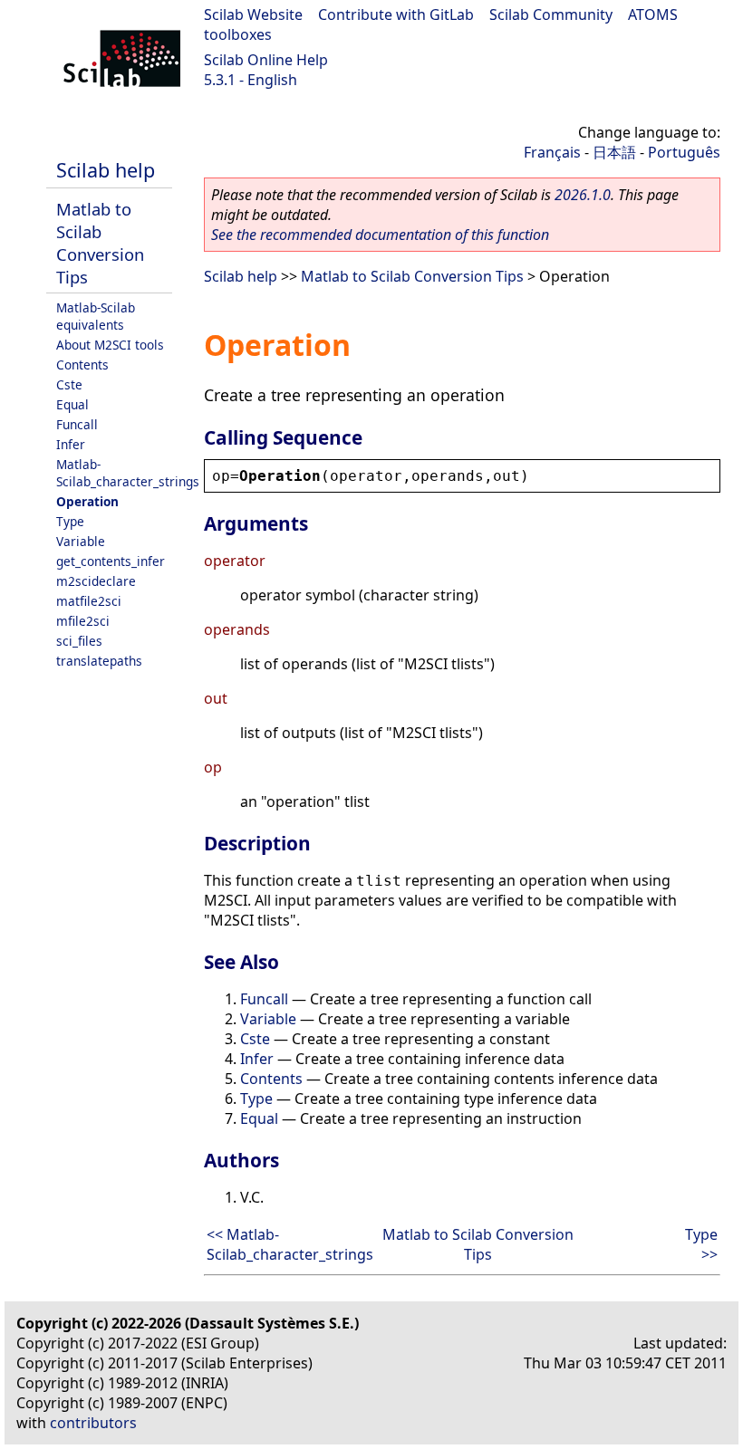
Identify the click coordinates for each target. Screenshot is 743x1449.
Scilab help (105, 170)
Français (552, 152)
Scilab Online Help (266, 60)
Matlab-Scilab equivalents (95, 316)
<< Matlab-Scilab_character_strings (290, 1244)
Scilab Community (551, 14)
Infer (70, 444)
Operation (87, 501)
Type (70, 521)
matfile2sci (88, 600)
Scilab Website (253, 14)
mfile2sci (83, 620)
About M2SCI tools (110, 344)
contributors (93, 1423)
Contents (82, 364)
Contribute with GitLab (396, 14)
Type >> (701, 1244)
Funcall (77, 424)
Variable (80, 541)
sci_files (79, 640)
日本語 (614, 152)
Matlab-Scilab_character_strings (127, 473)
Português (684, 152)
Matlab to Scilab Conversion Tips (100, 242)
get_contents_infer (110, 561)
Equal (72, 404)
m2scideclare (96, 581)
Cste (69, 384)
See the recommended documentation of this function (380, 235)
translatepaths (99, 660)
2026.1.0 (583, 195)
